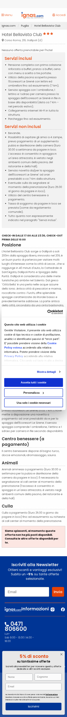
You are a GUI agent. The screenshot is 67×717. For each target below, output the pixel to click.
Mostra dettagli (46, 371)
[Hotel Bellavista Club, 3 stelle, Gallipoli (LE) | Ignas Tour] (32, 15)
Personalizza (31, 392)
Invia (58, 591)
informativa (52, 694)
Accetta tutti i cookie (33, 382)
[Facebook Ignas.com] (63, 609)
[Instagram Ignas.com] (52, 609)
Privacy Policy (14, 356)
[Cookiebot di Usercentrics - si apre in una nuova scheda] (48, 312)
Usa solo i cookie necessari (34, 402)
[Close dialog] (61, 654)
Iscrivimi (33, 707)
